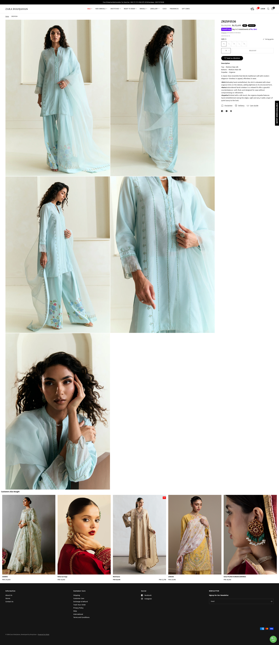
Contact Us (9, 602)
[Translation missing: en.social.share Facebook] (222, 111)
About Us (8, 595)
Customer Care (79, 591)
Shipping (223, 33)
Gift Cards (186, 9)
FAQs (75, 611)
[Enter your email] (271, 601)
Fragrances (174, 9)
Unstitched (114, 9)
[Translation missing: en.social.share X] (227, 111)
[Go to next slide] (265, 538)
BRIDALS (142, 9)
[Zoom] (105, 24)
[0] (272, 8)
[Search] (268, 8)
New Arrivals (100, 9)
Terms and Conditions (81, 617)
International (78, 614)
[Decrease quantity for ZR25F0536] (223, 50)
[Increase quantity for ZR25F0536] (229, 50)
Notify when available (277, 113)
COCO (165, 9)
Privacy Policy (78, 608)
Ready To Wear (129, 9)
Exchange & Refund (80, 602)
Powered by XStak (43, 634)
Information (10, 591)
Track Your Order (79, 605)
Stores (7, 598)
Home (7, 16)
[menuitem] (90, 9)
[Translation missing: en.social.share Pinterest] (231, 111)
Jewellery (154, 9)
